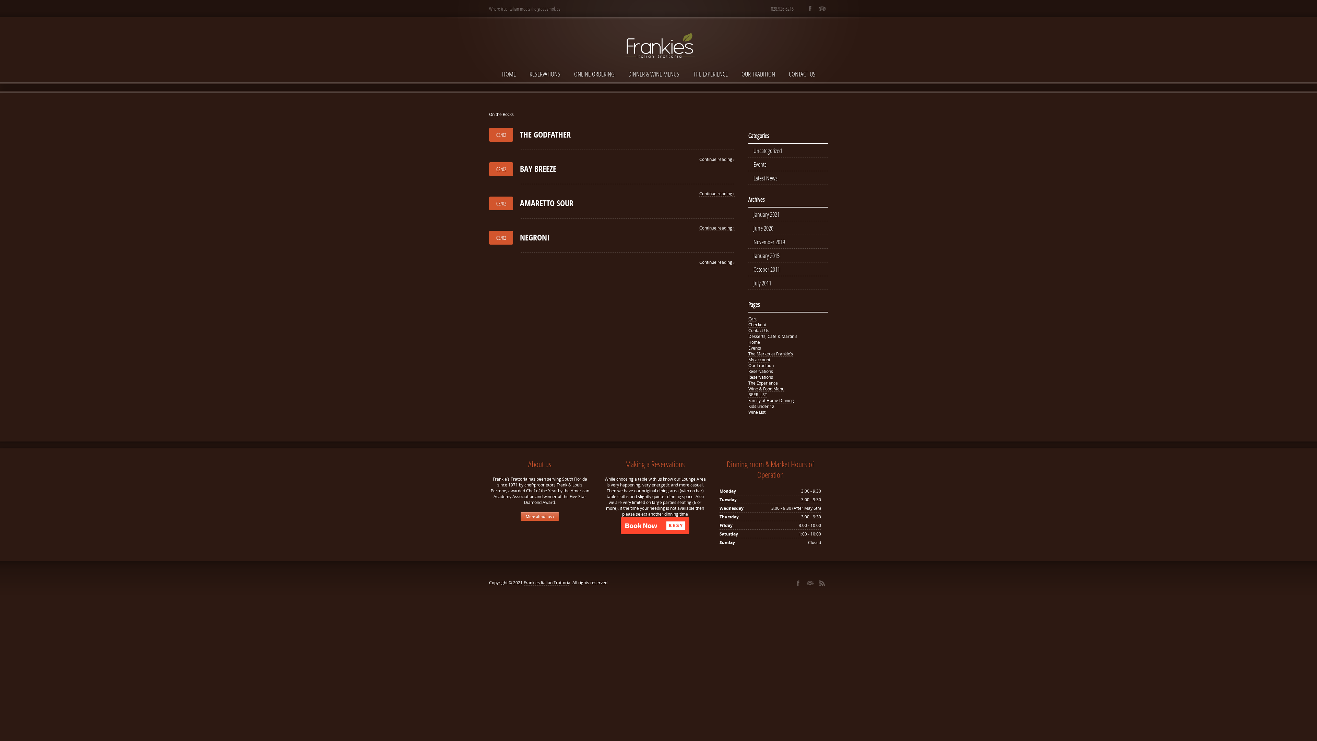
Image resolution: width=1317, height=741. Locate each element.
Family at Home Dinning (771, 400)
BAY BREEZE (538, 168)
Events (760, 164)
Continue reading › (717, 159)
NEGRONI (534, 237)
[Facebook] (810, 8)
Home (509, 74)
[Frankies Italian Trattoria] (658, 33)
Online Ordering (594, 74)
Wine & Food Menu (766, 389)
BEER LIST (757, 395)
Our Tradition (758, 74)
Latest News (766, 178)
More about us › (540, 516)
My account (759, 360)
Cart (752, 319)
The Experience (710, 74)
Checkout (757, 325)
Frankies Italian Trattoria (547, 583)
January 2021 (767, 214)
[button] (655, 525)
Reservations (545, 74)
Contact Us (802, 74)
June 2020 (763, 228)
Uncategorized (768, 150)
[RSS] (822, 583)
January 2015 (767, 255)
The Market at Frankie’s (770, 354)
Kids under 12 (761, 406)
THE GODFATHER (545, 134)
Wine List (757, 412)
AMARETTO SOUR (546, 203)
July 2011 (762, 283)
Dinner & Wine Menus (653, 74)
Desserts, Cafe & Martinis (772, 336)
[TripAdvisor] (822, 8)
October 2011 (767, 269)
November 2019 (769, 242)
